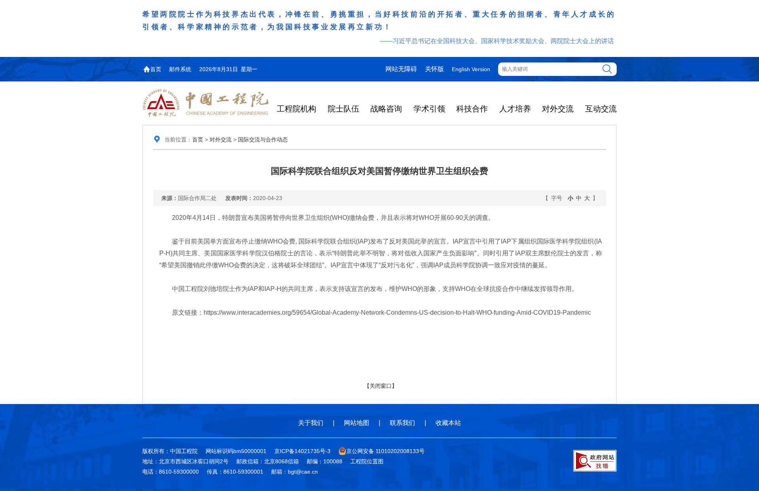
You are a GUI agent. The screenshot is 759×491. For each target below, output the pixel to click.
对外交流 (558, 108)
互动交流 (601, 108)
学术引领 (429, 108)
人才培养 (515, 108)
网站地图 (356, 422)
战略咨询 (386, 108)
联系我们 (402, 422)
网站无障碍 (401, 69)
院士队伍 (343, 108)
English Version (471, 69)
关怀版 (434, 69)
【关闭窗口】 (380, 386)
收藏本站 (448, 422)
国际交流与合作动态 (263, 139)
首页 (155, 69)
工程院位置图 (366, 461)
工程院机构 (296, 108)
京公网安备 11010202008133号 (385, 451)
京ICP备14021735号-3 (302, 451)
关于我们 (310, 422)
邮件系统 (180, 69)
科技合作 (472, 108)
